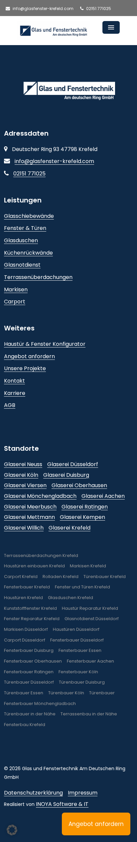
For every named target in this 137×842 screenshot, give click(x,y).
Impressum (82, 793)
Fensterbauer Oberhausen (33, 661)
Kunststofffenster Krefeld (30, 608)
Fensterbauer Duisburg (29, 650)
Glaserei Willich (24, 528)
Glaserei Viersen (25, 485)
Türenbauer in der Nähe (30, 714)
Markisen (16, 289)
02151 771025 (98, 8)
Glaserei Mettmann (29, 517)
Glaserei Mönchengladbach (40, 496)
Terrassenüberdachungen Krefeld (41, 555)
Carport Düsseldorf (24, 640)
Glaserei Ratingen (85, 507)
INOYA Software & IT (62, 804)
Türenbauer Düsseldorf (29, 682)
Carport (14, 301)
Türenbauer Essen (23, 693)
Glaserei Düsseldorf (72, 464)
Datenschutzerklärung (33, 793)
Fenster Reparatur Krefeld (32, 618)
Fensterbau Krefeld (24, 724)
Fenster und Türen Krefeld (82, 587)
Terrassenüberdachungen (38, 277)
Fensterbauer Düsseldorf (77, 640)
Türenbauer (102, 693)
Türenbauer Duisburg (82, 682)
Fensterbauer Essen (80, 650)
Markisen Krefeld (88, 566)
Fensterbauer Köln (78, 672)
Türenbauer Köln (66, 693)
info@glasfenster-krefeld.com (42, 8)
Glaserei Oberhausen (79, 485)
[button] (12, 830)
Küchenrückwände (28, 253)
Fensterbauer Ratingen (29, 672)
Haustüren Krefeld (23, 597)
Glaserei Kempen (82, 517)
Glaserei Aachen (103, 496)
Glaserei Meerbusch (30, 507)
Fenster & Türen (25, 228)
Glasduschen (21, 240)
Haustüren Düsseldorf (76, 629)
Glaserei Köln (21, 475)
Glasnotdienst (22, 265)
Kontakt (14, 381)
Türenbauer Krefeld (104, 576)
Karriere (14, 393)
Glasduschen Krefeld (70, 597)
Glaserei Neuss (23, 464)
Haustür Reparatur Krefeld (90, 608)
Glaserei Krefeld (69, 528)
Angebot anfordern (29, 356)
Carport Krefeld (21, 576)
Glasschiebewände (29, 216)
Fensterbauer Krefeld (27, 587)
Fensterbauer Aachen (90, 661)
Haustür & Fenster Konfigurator (44, 344)
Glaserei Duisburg (66, 475)
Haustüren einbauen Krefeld (34, 566)
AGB (9, 405)
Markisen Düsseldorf (26, 629)
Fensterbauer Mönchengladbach (40, 703)
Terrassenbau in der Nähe (89, 714)
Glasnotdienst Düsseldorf (92, 618)
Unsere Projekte (25, 368)
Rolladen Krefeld (60, 576)
